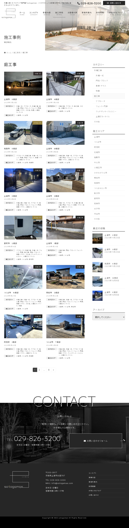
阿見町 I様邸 (10, 342)
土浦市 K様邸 (10, 99)
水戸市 (97, 209)
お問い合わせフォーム (97, 441)
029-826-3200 (91, 3)
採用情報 (92, 486)
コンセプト (92, 473)
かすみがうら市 (100, 173)
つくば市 (25, 115)
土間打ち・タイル (67, 108)
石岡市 (97, 152)
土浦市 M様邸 (53, 149)
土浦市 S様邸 (52, 196)
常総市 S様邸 (52, 293)
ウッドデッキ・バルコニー (106, 111)
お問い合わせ (115, 3)
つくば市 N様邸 (11, 293)
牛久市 (97, 162)
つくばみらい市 (100, 188)
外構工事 (35, 106)
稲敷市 (97, 157)
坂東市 (97, 203)
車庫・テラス (20, 110)
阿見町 (31, 356)
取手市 (97, 193)
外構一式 (19, 106)
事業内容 (92, 477)
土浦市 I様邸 (52, 243)
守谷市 (97, 214)
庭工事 (76, 106)
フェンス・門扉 (36, 108)
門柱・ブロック (25, 108)
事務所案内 (93, 482)
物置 (32, 110)
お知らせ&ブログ (95, 491)
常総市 (73, 307)
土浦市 (18, 115)
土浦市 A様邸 (52, 99)
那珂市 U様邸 (10, 243)
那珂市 (31, 259)
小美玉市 (98, 168)
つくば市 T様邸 (53, 342)
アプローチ (27, 106)
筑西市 (31, 162)
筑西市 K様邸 (10, 149)
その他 (28, 110)
